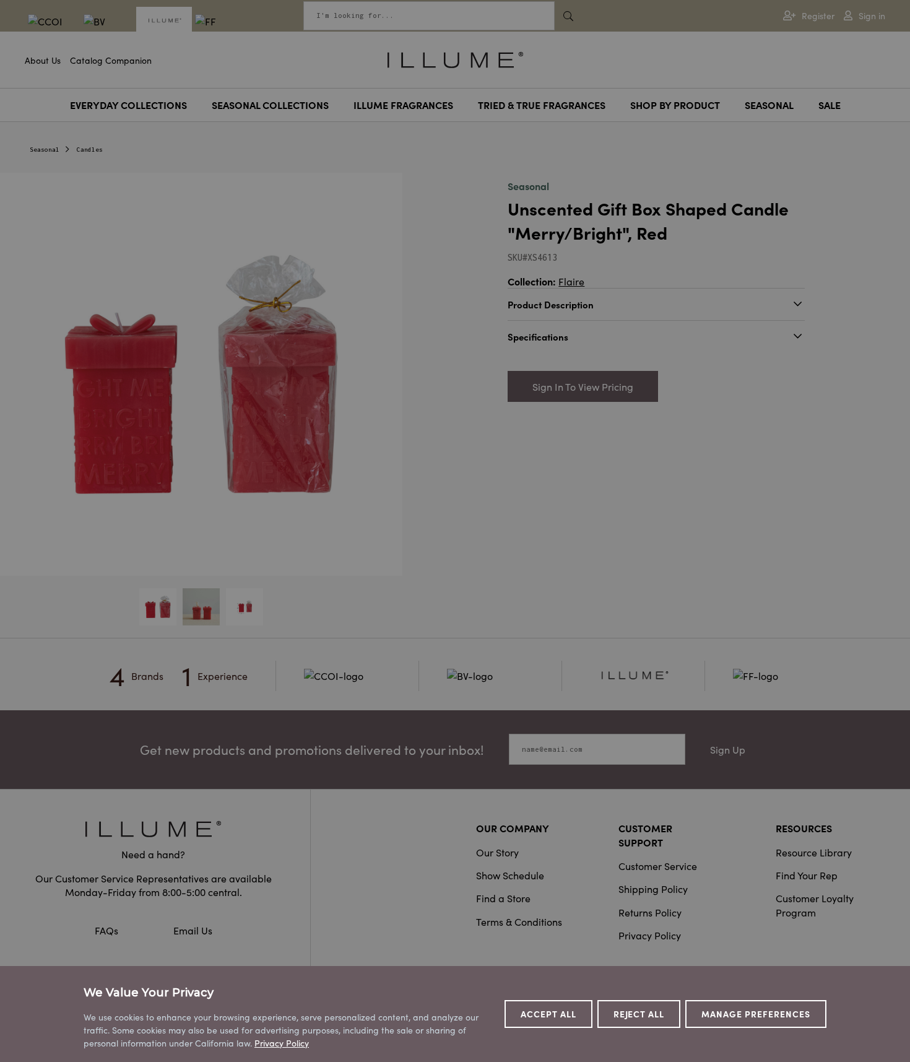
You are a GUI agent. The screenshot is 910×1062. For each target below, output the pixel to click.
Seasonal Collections (270, 104)
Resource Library (814, 852)
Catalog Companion (111, 60)
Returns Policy (650, 912)
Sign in (872, 16)
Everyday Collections (128, 104)
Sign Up (727, 749)
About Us (43, 60)
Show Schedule (510, 875)
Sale (829, 104)
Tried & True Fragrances (541, 104)
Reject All (639, 1014)
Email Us (192, 930)
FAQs (108, 930)
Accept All (548, 1014)
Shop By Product (675, 104)
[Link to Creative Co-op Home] (153, 828)
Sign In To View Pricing (582, 386)
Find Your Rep (807, 875)
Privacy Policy (649, 935)
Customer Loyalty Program (815, 904)
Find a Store (503, 898)
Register (818, 16)
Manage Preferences (755, 1014)
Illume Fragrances (403, 104)
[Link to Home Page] (455, 58)
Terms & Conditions (519, 921)
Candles (90, 149)
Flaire (571, 281)
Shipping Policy (653, 888)
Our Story (497, 852)
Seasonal (769, 104)
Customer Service (657, 866)
